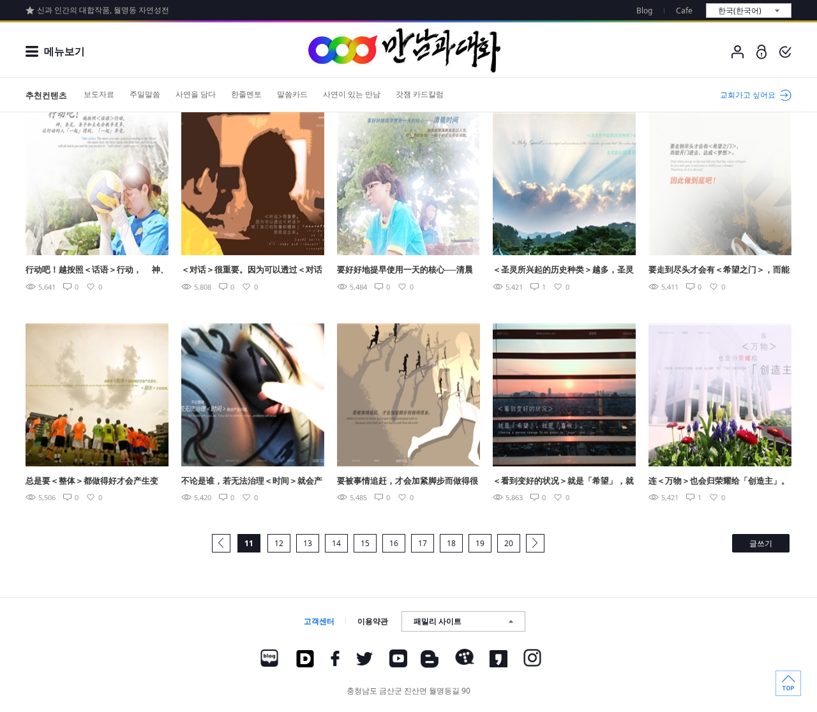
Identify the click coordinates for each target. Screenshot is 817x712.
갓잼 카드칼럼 (420, 94)
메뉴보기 (64, 51)
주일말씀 (145, 94)
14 (336, 543)
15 (365, 543)
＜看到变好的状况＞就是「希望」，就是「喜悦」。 (563, 481)
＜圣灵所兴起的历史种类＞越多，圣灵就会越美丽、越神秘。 (563, 270)
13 (307, 543)
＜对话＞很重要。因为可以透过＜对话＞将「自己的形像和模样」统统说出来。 (251, 270)
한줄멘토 (246, 94)
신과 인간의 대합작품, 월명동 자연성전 (103, 9)
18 (451, 543)
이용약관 (372, 621)
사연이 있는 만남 (351, 94)
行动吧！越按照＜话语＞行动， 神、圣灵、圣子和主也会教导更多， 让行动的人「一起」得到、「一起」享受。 (97, 270)
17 (422, 543)
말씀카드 (292, 94)
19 (480, 543)
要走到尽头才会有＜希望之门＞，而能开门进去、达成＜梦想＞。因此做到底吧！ (719, 270)
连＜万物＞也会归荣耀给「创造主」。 (719, 480)
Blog (644, 10)
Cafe (684, 10)
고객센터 (319, 621)
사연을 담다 (196, 94)
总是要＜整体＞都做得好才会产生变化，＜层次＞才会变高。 (92, 481)
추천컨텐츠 (46, 95)
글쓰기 (760, 543)
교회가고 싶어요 (748, 94)
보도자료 (99, 94)
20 (508, 543)
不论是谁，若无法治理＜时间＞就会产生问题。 (251, 481)
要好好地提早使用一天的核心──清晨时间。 (405, 270)
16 (393, 543)
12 (278, 543)
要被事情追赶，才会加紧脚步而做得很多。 (407, 481)
